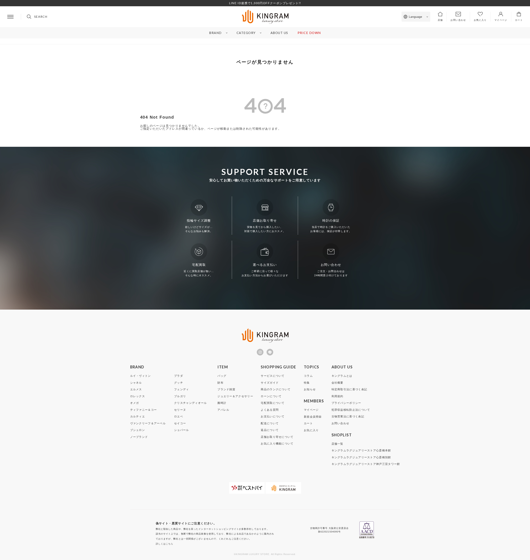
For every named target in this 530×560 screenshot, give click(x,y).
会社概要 (337, 382)
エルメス (136, 389)
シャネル (136, 382)
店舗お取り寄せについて (277, 437)
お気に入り (311, 430)
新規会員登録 (313, 416)
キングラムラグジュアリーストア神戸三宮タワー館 (366, 464)
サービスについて (272, 375)
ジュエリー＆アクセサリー (235, 396)
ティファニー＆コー (143, 409)
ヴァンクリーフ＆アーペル (148, 423)
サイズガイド (270, 382)
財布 (220, 382)
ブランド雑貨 (226, 389)
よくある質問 (270, 409)
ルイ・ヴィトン (140, 375)
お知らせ (310, 389)
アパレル (223, 409)
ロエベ (178, 416)
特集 (307, 382)
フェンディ (181, 389)
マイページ (311, 409)
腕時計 (221, 403)
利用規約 (337, 396)
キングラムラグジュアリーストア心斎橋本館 (361, 450)
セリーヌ (180, 409)
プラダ (178, 375)
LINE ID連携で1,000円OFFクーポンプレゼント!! (265, 3)
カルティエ (137, 416)
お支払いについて (272, 416)
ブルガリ (180, 396)
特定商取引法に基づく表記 (349, 389)
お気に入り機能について (277, 443)
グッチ (178, 382)
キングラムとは (342, 375)
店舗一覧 (337, 443)
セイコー (180, 423)
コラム (308, 375)
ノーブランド (139, 437)
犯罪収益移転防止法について (351, 409)
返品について (270, 430)
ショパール (181, 430)
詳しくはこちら (164, 543)
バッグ (221, 375)
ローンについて (271, 396)
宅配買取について (272, 403)
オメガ (134, 403)
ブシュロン (137, 430)
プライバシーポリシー (346, 403)
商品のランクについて (276, 389)
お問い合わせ (340, 423)
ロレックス (137, 396)
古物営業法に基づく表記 (348, 416)
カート (308, 423)
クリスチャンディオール (190, 403)
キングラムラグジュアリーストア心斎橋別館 (361, 457)
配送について (270, 423)
